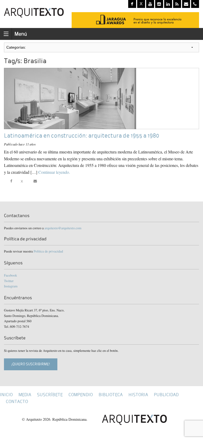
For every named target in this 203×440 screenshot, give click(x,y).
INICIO (6, 394)
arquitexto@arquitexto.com (62, 228)
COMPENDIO (80, 394)
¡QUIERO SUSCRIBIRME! (30, 364)
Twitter (8, 280)
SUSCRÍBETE (50, 394)
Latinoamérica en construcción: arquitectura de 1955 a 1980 (81, 135)
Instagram (10, 286)
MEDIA (25, 394)
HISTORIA (138, 394)
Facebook (10, 275)
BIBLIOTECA (111, 394)
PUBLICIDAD (166, 394)
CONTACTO (17, 401)
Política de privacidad (48, 251)
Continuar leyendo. (54, 172)
